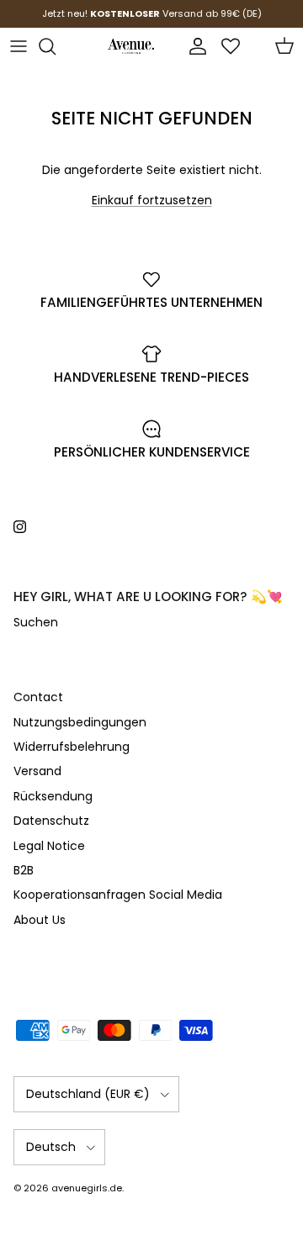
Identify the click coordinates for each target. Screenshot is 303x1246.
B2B (23, 870)
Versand (37, 771)
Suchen (35, 622)
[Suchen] (55, 46)
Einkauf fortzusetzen (152, 200)
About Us (39, 919)
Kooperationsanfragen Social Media (117, 894)
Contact (38, 697)
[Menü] (18, 46)
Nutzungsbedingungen (79, 722)
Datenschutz (51, 820)
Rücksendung (53, 796)
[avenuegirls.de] (131, 46)
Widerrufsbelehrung (71, 746)
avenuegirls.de (86, 1188)
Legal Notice (49, 845)
